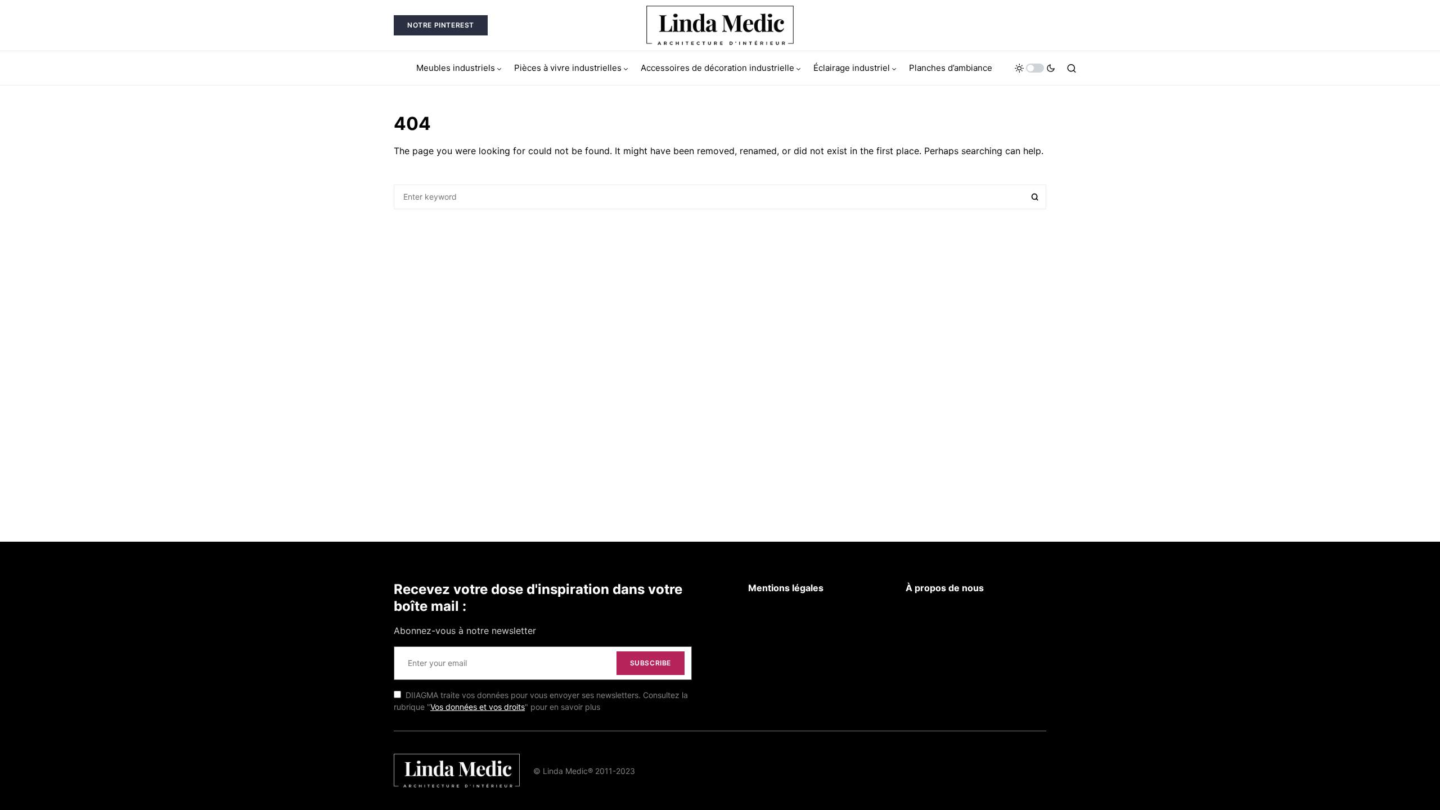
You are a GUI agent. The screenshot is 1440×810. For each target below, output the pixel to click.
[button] (1035, 68)
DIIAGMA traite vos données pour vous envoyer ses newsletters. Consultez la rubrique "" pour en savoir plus (541, 701)
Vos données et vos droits (477, 707)
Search (1035, 197)
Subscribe (650, 663)
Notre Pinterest (440, 25)
